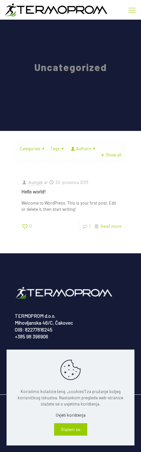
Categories (30, 148)
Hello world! (33, 191)
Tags (55, 148)
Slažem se (70, 429)
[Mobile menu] (132, 9)
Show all (113, 154)
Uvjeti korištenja (71, 415)
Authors (83, 148)
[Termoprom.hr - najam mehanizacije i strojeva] (56, 10)
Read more (111, 226)
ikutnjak (35, 182)
